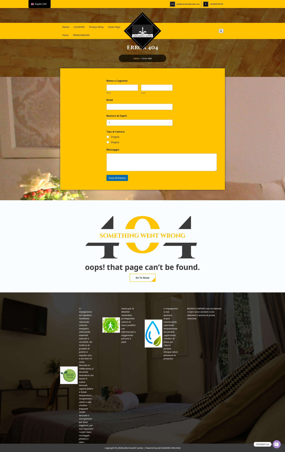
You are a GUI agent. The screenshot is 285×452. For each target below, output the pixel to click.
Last (143, 93)
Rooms (65, 26)
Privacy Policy (96, 26)
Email (109, 100)
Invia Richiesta (117, 178)
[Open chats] (277, 444)
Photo (65, 35)
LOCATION (79, 26)
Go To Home (142, 277)
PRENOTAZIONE (81, 35)
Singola (115, 136)
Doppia (115, 142)
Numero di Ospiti (116, 115)
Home (136, 58)
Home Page (114, 26)
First (108, 93)
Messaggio (112, 149)
